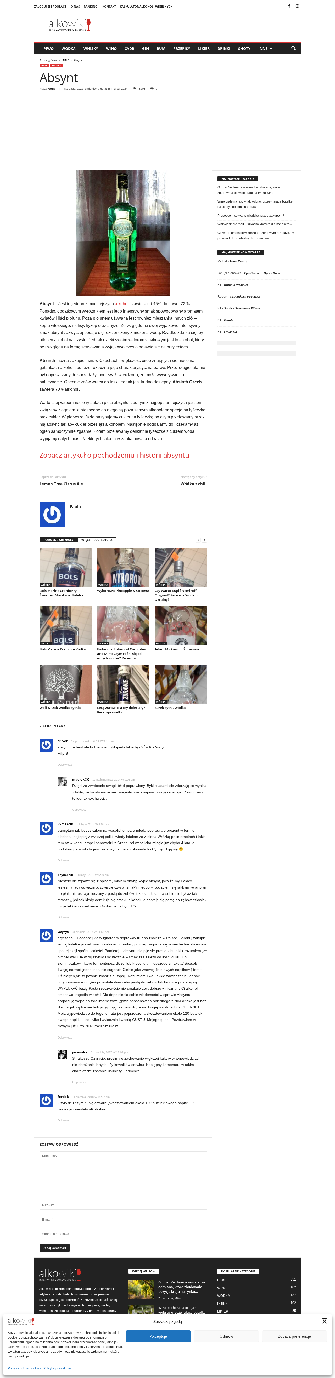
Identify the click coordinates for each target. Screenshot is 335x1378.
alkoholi (122, 304)
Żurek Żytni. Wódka (170, 707)
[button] (324, 1321)
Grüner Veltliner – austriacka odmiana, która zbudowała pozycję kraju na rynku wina (248, 190)
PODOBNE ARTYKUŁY (59, 540)
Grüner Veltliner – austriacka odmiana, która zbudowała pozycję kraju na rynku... (181, 1287)
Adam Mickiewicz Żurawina (177, 649)
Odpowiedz (65, 764)
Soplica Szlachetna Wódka (242, 308)
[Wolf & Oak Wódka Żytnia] (66, 684)
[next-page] (204, 540)
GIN (145, 48)
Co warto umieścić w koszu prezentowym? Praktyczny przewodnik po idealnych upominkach (255, 235)
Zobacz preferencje (294, 1336)
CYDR (129, 48)
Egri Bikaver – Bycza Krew (262, 273)
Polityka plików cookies (24, 1368)
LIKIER (204, 48)
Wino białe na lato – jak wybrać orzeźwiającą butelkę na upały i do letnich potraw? (255, 204)
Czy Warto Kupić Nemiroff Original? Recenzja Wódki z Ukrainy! (176, 595)
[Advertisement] (168, 131)
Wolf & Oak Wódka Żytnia (60, 707)
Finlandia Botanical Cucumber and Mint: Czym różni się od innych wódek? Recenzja (121, 653)
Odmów (226, 1336)
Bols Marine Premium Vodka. (63, 649)
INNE (262, 48)
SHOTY (244, 48)
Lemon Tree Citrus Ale (61, 483)
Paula (51, 88)
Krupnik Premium (236, 284)
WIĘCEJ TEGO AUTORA (97, 540)
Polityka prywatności (57, 1368)
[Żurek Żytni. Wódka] (181, 684)
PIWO (48, 48)
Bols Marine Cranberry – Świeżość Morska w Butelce (61, 592)
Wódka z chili (194, 483)
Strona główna (48, 60)
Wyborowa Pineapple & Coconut (123, 590)
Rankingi (91, 6)
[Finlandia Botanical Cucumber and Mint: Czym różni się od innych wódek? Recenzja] (123, 625)
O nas (75, 6)
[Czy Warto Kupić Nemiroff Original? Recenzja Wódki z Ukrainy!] (181, 567)
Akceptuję (158, 1336)
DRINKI (223, 48)
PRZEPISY (181, 48)
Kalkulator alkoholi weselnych (146, 6)
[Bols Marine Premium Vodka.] (66, 625)
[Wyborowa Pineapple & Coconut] (123, 567)
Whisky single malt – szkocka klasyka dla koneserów (254, 224)
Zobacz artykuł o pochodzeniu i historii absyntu (114, 455)
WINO (111, 48)
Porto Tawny (238, 261)
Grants (228, 320)
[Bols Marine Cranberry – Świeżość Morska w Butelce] (66, 567)
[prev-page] (198, 540)
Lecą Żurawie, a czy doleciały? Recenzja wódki (121, 709)
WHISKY (90, 48)
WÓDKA (69, 48)
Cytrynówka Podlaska (245, 296)
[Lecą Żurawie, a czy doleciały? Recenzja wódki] (123, 684)
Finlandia (230, 331)
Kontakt (109, 6)
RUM (161, 48)
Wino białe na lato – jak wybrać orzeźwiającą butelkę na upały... (181, 1312)
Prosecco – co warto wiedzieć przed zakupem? (250, 215)
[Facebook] (289, 6)
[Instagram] (297, 6)
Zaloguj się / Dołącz (50, 6)
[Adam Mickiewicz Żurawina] (181, 625)
